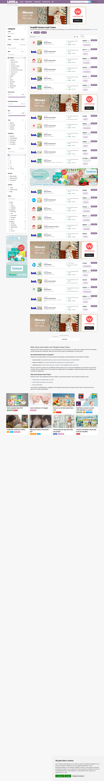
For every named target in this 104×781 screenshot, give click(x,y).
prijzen (16, 4)
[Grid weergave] (75, 37)
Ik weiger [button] (68, 776)
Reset (22, 51)
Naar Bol (85, 53)
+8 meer (12, 230)
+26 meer (12, 168)
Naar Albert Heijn (87, 266)
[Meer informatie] (23, 120)
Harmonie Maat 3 (48, 217)
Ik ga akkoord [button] (60, 776)
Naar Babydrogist (87, 291)
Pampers (46, 41)
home (8, 4)
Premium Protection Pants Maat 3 (51, 226)
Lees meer (94, 29)
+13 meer (12, 87)
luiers (12, 4)
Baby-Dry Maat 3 (47, 42)
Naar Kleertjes (86, 62)
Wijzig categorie (11, 33)
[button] (95, 2)
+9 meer (12, 219)
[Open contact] (93, 2)
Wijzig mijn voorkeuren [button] (78, 776)
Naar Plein (86, 202)
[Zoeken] (89, 2)
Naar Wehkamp (87, 44)
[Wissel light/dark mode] (96, 2)
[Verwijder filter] (39, 32)
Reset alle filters (23, 44)
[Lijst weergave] (77, 37)
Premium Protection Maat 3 (50, 51)
